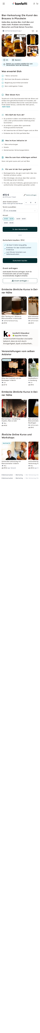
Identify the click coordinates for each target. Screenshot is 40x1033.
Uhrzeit (5, 215)
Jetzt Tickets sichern (10, 202)
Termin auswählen (9, 207)
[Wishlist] (33, 31)
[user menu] (34, 4)
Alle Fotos (21, 36)
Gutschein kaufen (20, 261)
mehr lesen (6, 107)
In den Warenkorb (20, 229)
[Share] (36, 31)
